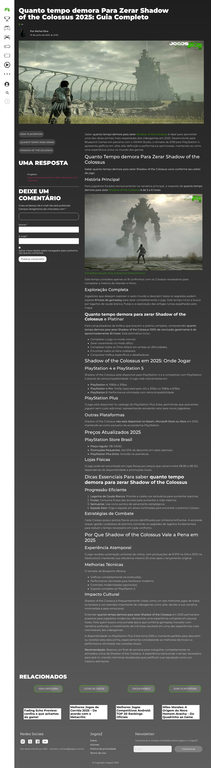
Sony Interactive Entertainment (126, 273)
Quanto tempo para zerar (37, 142)
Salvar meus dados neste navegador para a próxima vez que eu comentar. (48, 252)
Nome (23, 225)
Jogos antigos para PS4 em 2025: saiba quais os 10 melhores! (52, 179)
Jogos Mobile (141, 688)
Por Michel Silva (39, 31)
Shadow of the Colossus (36, 150)
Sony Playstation (31, 134)
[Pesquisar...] (7, 93)
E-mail (23, 236)
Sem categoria (48, 688)
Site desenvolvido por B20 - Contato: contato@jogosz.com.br (52, 748)
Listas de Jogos (94, 688)
